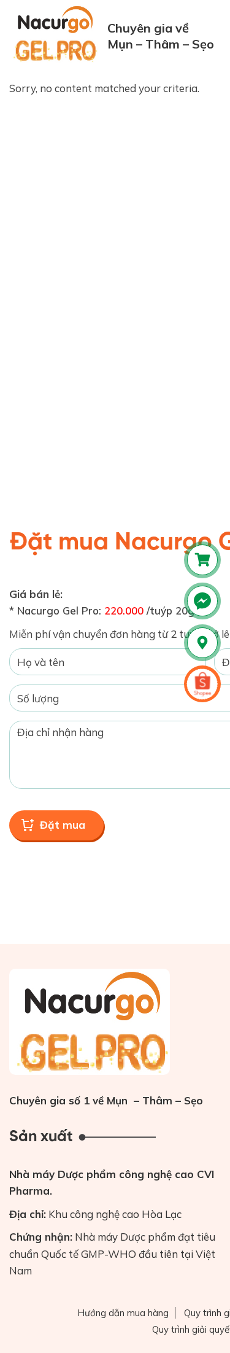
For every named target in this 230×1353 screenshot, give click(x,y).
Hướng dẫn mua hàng (123, 1313)
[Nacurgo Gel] (56, 34)
